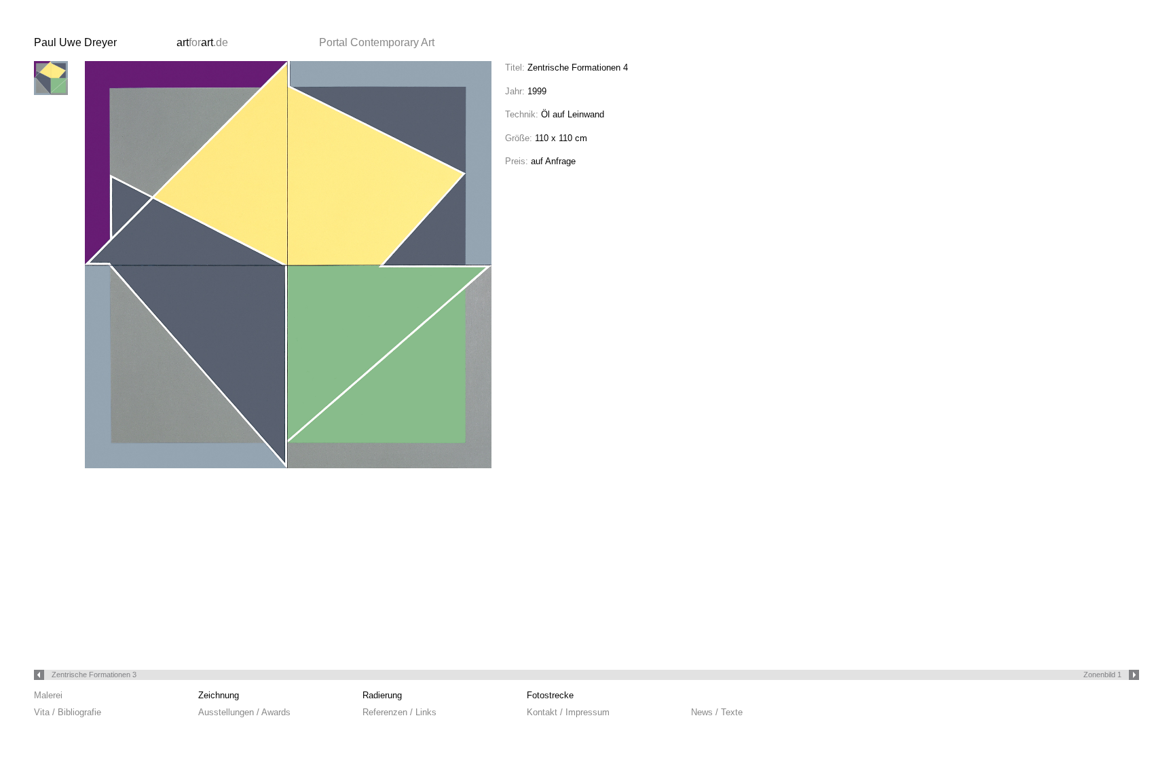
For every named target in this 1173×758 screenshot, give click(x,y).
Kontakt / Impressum (568, 712)
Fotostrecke (550, 695)
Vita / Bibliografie (67, 712)
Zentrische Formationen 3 (93, 674)
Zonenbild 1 (1103, 674)
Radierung (382, 695)
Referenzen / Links (399, 712)
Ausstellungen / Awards (244, 712)
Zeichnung (218, 695)
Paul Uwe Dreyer (75, 42)
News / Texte (717, 712)
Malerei (48, 695)
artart (202, 42)
